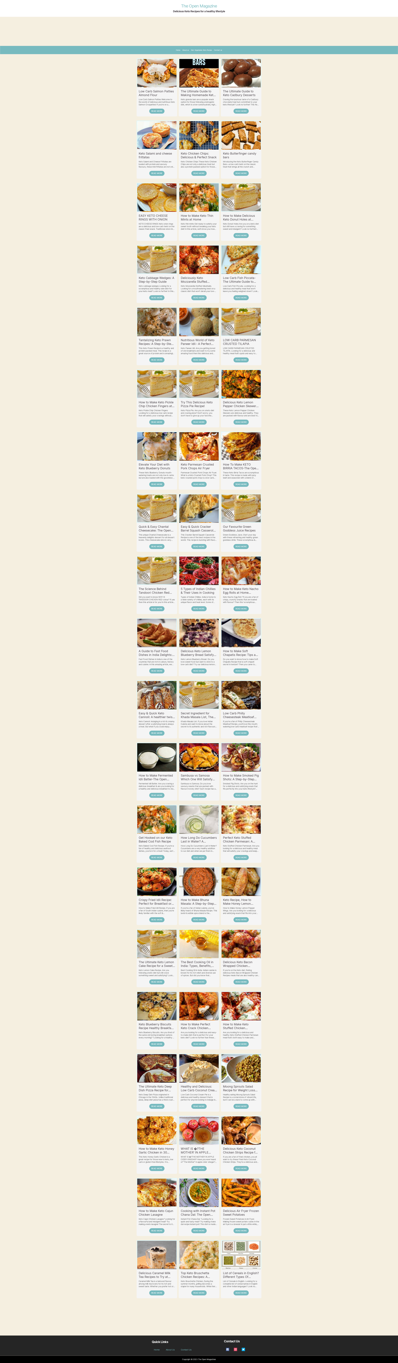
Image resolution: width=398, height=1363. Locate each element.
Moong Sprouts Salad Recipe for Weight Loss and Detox (239, 1088)
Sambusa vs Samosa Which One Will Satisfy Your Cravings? (196, 777)
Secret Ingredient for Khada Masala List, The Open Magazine (197, 715)
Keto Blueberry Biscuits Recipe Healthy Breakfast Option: (156, 1026)
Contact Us (186, 1349)
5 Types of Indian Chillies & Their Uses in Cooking (198, 590)
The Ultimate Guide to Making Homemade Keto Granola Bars (198, 93)
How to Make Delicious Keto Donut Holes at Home (239, 217)
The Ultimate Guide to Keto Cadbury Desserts (239, 93)
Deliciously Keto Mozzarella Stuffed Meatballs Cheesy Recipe (198, 280)
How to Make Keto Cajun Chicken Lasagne (156, 1212)
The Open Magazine (199, 6)
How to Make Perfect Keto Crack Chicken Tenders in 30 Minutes (196, 1026)
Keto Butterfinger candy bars (239, 155)
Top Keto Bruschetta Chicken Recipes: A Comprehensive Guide (196, 1275)
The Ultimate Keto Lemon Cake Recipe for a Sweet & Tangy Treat (156, 964)
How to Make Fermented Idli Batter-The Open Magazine (156, 777)
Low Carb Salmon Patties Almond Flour (156, 93)
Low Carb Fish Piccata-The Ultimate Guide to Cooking (239, 280)
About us (185, 50)
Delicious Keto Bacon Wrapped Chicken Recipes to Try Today (237, 964)
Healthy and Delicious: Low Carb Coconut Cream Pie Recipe (199, 1088)
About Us (170, 1349)
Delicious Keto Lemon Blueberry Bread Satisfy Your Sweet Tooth (197, 653)
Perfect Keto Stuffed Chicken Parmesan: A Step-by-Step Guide (238, 839)
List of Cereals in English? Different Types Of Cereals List (241, 1275)
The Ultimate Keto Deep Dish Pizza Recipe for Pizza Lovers (155, 1088)
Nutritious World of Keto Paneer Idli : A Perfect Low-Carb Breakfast (197, 342)
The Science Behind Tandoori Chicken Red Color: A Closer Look (154, 591)
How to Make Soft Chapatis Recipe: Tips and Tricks (241, 653)
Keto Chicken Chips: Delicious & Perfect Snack (199, 155)
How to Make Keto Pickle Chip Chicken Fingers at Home (156, 404)
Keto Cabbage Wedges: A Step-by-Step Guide (156, 279)
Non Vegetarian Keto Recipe (201, 50)
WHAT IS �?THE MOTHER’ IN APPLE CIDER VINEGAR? (194, 1150)
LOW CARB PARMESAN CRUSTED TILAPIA (239, 342)
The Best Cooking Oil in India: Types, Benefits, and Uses (197, 964)
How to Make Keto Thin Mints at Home (197, 217)
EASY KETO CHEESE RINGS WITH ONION (153, 217)
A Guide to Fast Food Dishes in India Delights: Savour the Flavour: (155, 653)
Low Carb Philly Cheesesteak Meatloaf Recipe (238, 715)
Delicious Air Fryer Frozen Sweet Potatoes (241, 1212)
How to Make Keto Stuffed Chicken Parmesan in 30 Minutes (240, 1026)
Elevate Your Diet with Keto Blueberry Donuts (154, 466)
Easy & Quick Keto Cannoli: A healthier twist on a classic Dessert (156, 715)
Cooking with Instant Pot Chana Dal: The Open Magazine (198, 1213)
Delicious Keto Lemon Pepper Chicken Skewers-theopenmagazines (241, 404)
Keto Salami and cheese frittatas (155, 155)
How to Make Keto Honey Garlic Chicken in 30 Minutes (156, 1150)
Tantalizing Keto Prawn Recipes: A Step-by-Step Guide (156, 342)
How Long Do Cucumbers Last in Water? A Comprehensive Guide (199, 839)
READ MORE (156, 111)
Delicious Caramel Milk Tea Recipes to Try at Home (154, 1275)
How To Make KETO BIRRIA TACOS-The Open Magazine (240, 466)
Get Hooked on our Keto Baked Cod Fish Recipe (155, 839)
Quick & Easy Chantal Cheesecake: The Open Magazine (155, 528)
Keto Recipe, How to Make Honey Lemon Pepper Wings (237, 902)
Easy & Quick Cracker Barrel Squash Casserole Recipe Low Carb (198, 528)
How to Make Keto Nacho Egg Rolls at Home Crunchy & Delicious (240, 591)
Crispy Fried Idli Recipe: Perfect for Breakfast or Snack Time (155, 902)
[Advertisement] (199, 31)
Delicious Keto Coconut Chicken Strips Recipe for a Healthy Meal (240, 1150)
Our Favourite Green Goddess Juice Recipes (239, 528)
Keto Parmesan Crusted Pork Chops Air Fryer (197, 466)
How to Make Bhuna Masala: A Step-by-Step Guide (197, 902)
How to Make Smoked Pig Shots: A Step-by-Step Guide (241, 777)
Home (178, 50)
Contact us (218, 50)
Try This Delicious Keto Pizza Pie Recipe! (197, 404)
